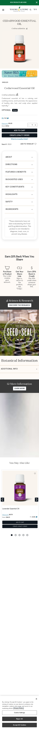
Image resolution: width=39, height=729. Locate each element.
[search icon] (30, 9)
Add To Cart (20, 522)
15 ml (15, 110)
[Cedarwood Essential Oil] (19, 48)
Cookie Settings (19, 712)
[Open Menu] (3, 9)
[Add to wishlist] (35, 473)
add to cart (19, 130)
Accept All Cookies (19, 725)
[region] (19, 712)
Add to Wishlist (27, 144)
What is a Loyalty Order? (19, 139)
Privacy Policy (18, 708)
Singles (5, 82)
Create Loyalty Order (19, 135)
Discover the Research (19, 305)
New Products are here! (18, 2)
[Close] (36, 699)
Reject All (19, 719)
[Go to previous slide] (2, 500)
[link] (26, 29)
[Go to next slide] (36, 500)
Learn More (19, 388)
